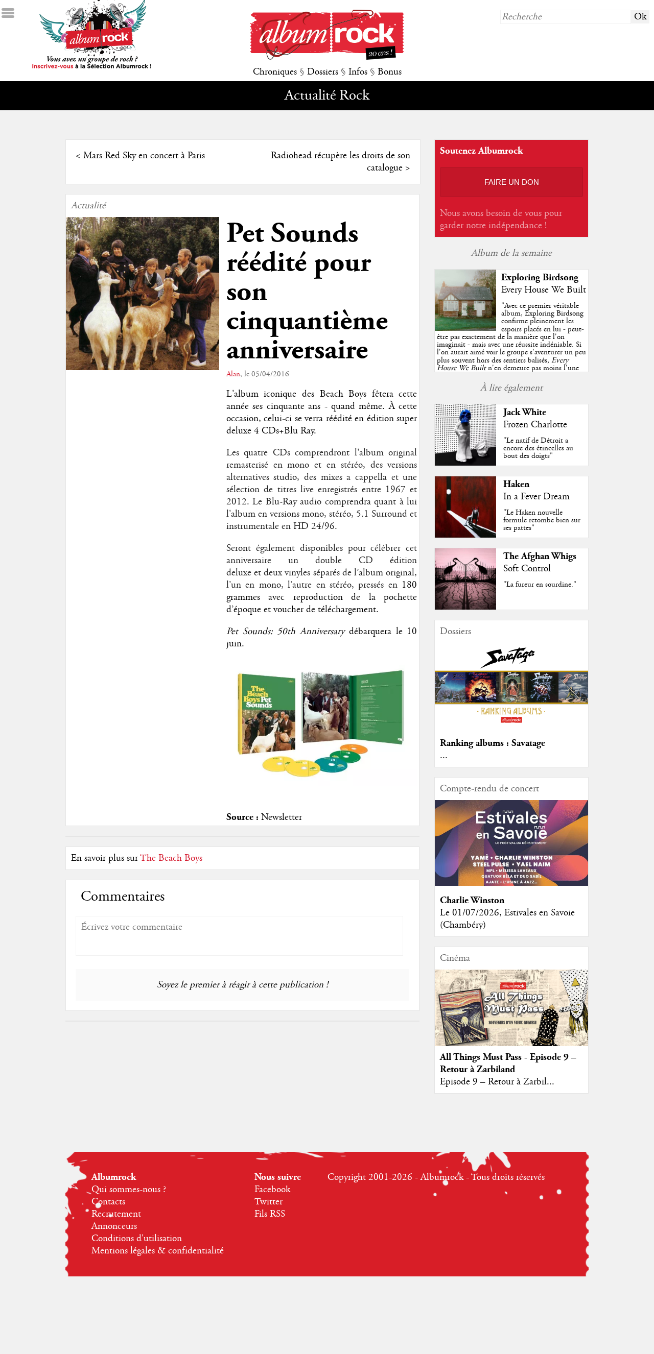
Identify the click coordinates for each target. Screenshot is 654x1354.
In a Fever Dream (536, 497)
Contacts (108, 1202)
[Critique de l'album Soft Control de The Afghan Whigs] (465, 607)
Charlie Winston (472, 900)
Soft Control (527, 569)
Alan (233, 374)
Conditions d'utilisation (136, 1238)
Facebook (272, 1189)
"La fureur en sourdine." (539, 584)
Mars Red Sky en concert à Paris (144, 156)
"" (511, 348)
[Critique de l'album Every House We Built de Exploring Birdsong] (465, 328)
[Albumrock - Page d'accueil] (327, 57)
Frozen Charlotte (535, 425)
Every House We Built (543, 290)
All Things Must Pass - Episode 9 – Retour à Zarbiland (508, 1063)
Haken (516, 484)
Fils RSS (269, 1214)
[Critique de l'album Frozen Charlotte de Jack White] (465, 463)
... (444, 755)
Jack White (524, 412)
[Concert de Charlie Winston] (511, 883)
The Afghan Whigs (539, 556)
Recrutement (116, 1214)
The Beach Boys (171, 858)
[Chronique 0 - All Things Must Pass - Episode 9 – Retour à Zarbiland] (511, 1016)
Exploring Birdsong (539, 277)
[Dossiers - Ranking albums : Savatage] (511, 726)
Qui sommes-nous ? (128, 1189)
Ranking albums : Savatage (492, 743)
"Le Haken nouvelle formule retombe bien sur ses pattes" (541, 520)
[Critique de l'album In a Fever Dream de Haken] (465, 535)
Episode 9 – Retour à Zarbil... (497, 1082)
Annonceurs (114, 1226)
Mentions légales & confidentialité (157, 1251)
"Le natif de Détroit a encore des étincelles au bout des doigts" (538, 448)
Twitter (268, 1202)
